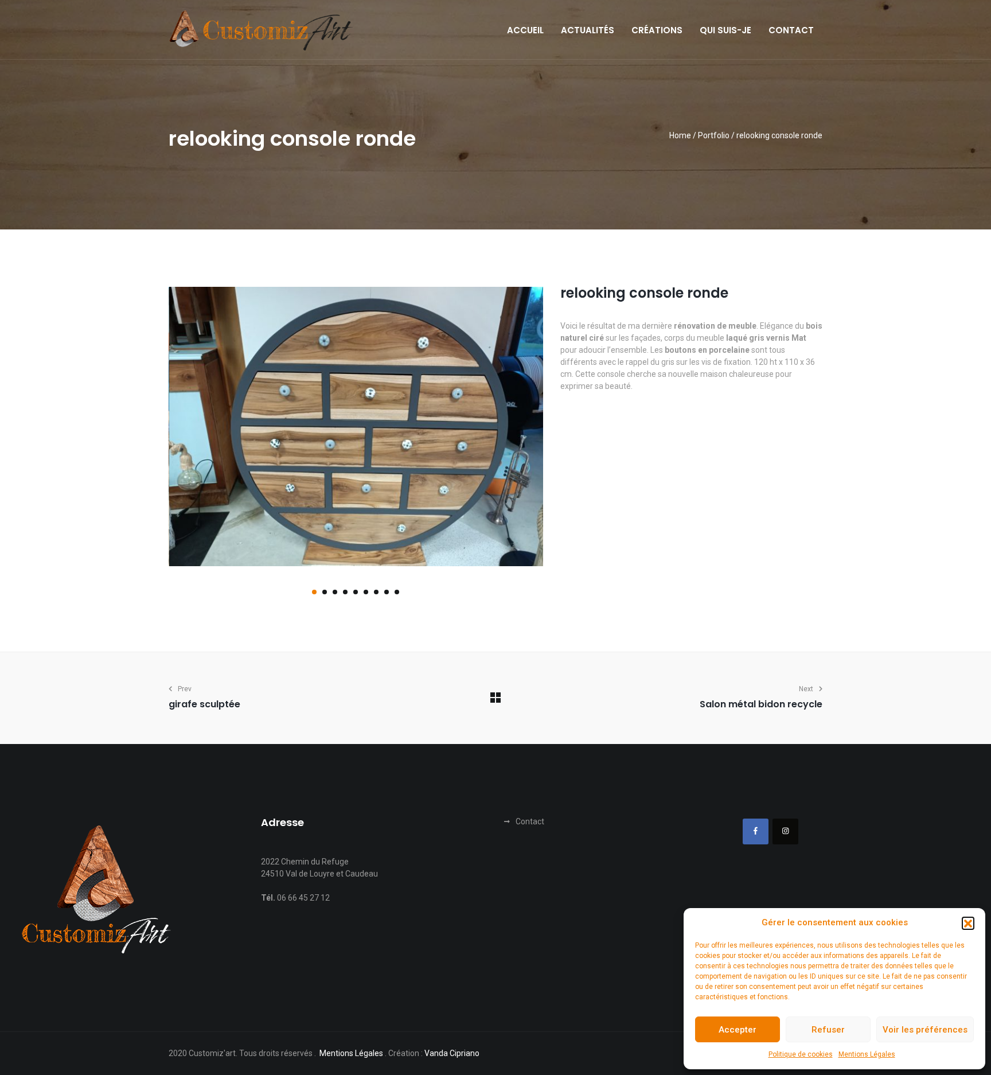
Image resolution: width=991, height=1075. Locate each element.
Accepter (737, 1030)
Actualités (587, 30)
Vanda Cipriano (451, 1053)
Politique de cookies (800, 1054)
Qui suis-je (725, 30)
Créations (656, 30)
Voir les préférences (925, 1030)
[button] (968, 923)
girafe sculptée (204, 704)
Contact (791, 30)
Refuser (828, 1030)
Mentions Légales (866, 1054)
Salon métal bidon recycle (761, 704)
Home (680, 135)
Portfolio (713, 135)
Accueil (525, 30)
